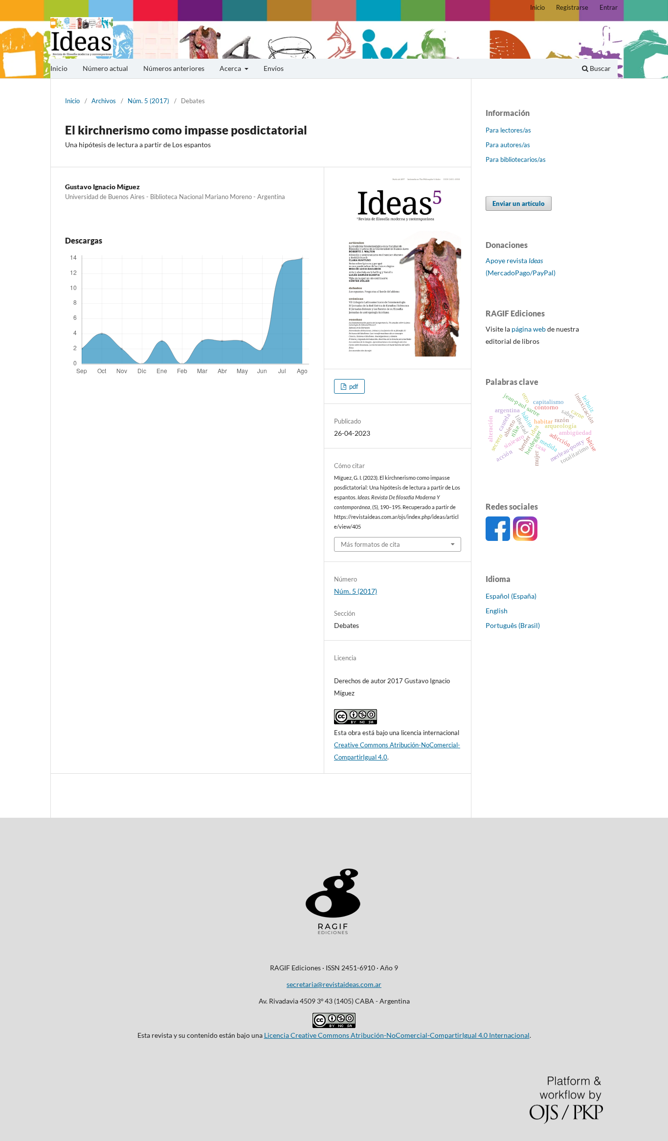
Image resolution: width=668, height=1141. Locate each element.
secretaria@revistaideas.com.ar (334, 984)
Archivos (103, 101)
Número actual (105, 68)
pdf (353, 386)
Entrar (609, 7)
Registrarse (572, 7)
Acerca (231, 68)
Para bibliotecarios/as (516, 159)
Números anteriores (173, 68)
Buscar (599, 68)
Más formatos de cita (370, 544)
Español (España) (511, 596)
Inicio (58, 68)
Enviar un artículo (518, 203)
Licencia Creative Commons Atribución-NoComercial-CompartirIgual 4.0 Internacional (397, 1035)
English (497, 610)
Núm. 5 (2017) (148, 101)
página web (529, 329)
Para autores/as (508, 145)
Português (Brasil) (513, 625)
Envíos (274, 68)
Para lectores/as (508, 130)
